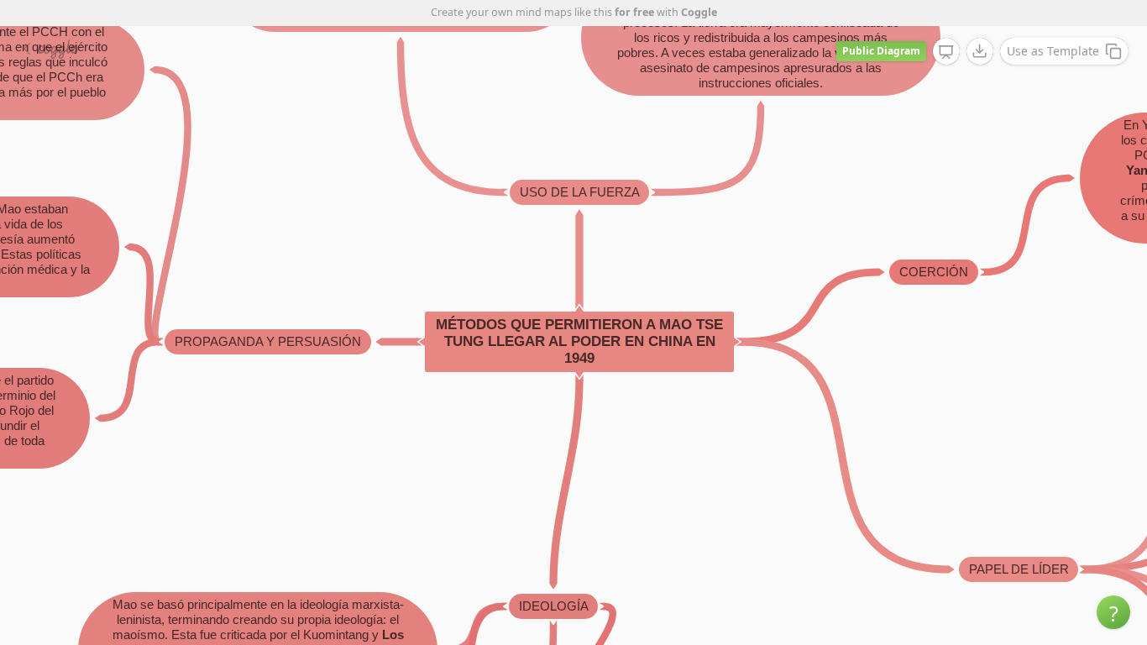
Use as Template (1053, 51)
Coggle (699, 12)
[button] (1113, 612)
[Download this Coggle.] (979, 51)
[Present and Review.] (946, 52)
